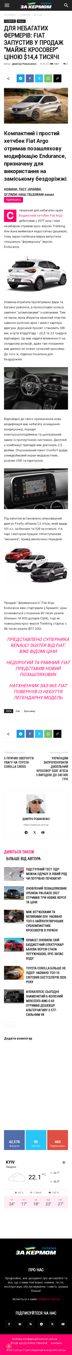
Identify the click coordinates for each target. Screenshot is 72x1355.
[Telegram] (21, 78)
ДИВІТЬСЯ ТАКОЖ (19, 851)
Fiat (18, 711)
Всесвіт (38, 15)
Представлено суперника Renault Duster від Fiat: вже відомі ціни (38, 645)
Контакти (56, 1343)
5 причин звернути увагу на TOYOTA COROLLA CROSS (19, 762)
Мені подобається (14, 1133)
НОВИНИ (25, 15)
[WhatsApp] (48, 78)
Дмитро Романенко (24, 63)
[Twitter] (39, 78)
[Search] (66, 5)
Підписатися (57, 1131)
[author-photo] (36, 813)
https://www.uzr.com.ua (36, 824)
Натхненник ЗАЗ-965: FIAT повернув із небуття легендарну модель (38, 691)
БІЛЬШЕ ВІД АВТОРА (23, 858)
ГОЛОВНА (10, 15)
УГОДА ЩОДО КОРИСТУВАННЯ (28, 1343)
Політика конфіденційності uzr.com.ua (34, 1339)
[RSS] (31, 1324)
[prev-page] (6, 1024)
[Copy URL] (57, 78)
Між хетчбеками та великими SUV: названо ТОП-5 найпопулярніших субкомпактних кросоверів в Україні (44, 921)
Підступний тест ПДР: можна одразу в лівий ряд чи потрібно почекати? (46, 873)
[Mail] (20, 1324)
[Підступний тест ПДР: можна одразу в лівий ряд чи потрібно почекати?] (14, 874)
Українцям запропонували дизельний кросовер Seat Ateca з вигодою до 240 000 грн (52, 768)
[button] (6, 5)
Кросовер (29, 711)
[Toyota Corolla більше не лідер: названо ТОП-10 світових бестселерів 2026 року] (14, 973)
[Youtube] (44, 832)
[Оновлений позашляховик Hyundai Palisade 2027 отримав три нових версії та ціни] (14, 893)
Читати (36, 1131)
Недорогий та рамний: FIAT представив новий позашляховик (38, 668)
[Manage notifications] (9, 1346)
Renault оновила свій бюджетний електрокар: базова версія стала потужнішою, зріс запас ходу (45, 949)
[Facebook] (30, 78)
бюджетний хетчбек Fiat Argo (41, 215)
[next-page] (12, 1024)
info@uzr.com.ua (49, 1299)
